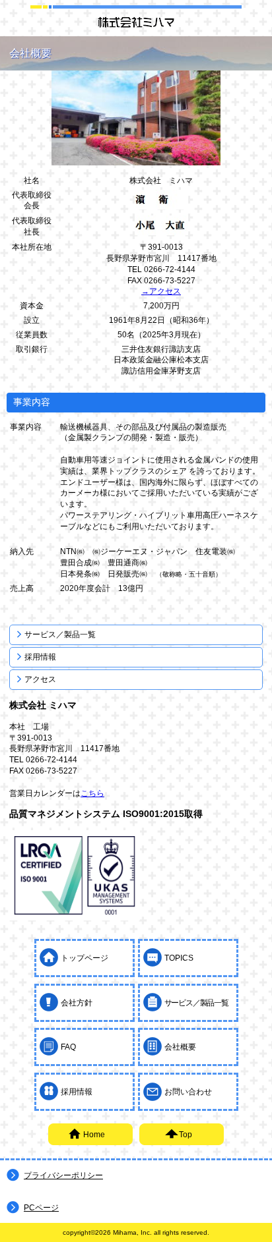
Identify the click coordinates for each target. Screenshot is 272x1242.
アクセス (40, 679)
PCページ (41, 1207)
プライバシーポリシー (63, 1175)
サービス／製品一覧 (60, 634)
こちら (92, 793)
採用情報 (40, 657)
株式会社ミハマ (136, 21)
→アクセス (161, 291)
